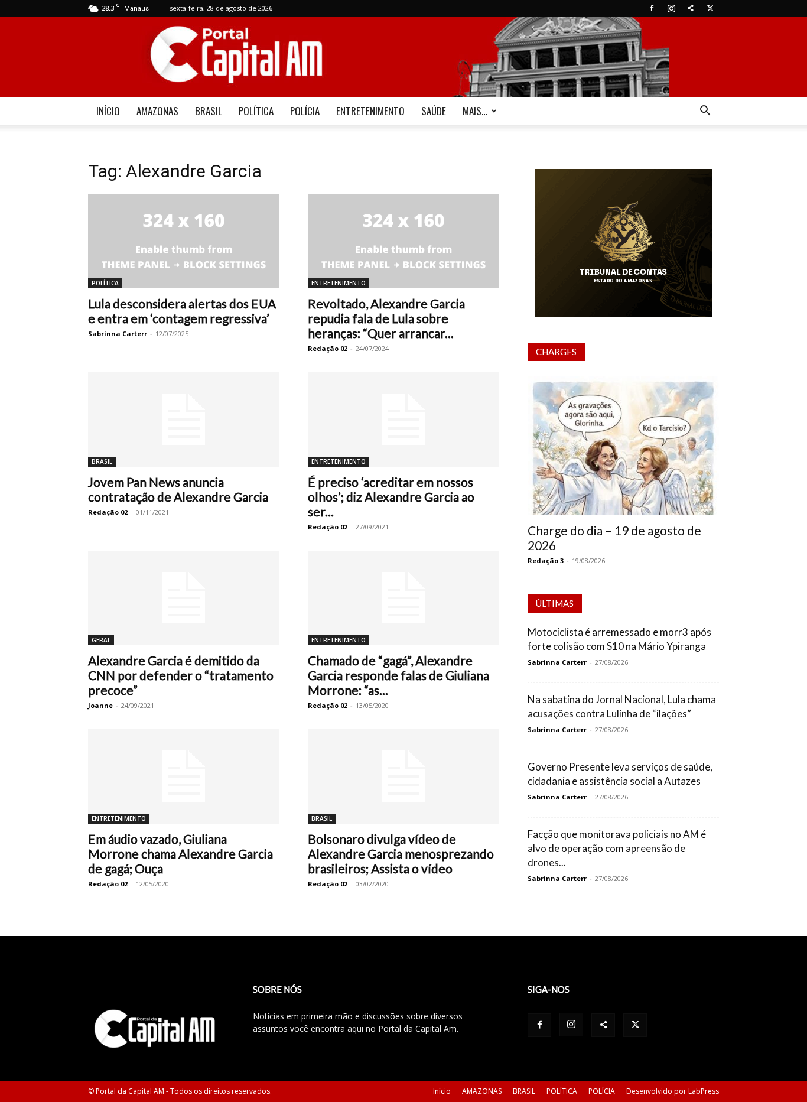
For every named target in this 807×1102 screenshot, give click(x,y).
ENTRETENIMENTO (370, 110)
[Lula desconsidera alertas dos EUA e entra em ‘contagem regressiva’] (183, 241)
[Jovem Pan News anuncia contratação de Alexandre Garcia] (183, 419)
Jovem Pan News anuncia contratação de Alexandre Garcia (178, 489)
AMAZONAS (157, 110)
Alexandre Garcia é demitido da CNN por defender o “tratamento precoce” (181, 675)
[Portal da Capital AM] (403, 57)
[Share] (690, 8)
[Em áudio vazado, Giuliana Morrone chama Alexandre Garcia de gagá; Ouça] (183, 776)
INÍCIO (108, 110)
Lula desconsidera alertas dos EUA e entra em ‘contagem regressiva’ (182, 311)
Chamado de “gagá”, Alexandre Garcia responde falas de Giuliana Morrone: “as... (398, 675)
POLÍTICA (256, 110)
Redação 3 (546, 560)
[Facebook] (651, 8)
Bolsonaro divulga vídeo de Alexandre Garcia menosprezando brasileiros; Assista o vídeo (401, 853)
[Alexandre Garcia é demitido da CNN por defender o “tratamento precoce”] (183, 598)
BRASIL (208, 110)
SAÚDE (433, 110)
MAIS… (475, 110)
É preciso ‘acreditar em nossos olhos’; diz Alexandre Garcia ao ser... (391, 496)
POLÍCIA (305, 110)
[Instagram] (671, 8)
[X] (710, 8)
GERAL (101, 640)
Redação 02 (327, 348)
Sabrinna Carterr (117, 333)
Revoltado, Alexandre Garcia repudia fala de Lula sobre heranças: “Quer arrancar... (386, 318)
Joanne (100, 705)
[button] (705, 112)
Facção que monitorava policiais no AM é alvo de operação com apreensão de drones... (617, 848)
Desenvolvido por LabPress (672, 1091)
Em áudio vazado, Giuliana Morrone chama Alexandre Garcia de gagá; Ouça (180, 853)
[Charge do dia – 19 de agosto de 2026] (623, 445)
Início (442, 1091)
